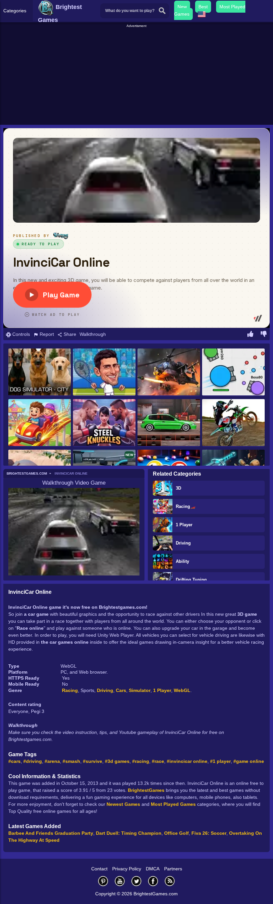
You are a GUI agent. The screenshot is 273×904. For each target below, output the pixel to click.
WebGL (182, 690)
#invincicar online (187, 761)
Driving (183, 543)
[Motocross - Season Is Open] (233, 423)
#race (158, 761)
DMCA (152, 868)
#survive (92, 761)
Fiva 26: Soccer (208, 833)
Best (203, 6)
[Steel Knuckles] (104, 423)
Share (69, 334)
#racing (140, 761)
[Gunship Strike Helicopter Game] (168, 372)
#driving (32, 761)
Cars (121, 690)
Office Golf (176, 833)
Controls (20, 334)
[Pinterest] (103, 881)
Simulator (139, 690)
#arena (52, 761)
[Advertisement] (137, 75)
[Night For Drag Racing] (168, 423)
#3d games (117, 761)
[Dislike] (264, 335)
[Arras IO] (233, 372)
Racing (70, 690)
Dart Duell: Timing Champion (128, 833)
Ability (182, 561)
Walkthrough (93, 334)
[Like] (250, 335)
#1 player (220, 761)
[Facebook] (153, 881)
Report (46, 334)
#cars (14, 761)
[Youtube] (120, 881)
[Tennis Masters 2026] (104, 372)
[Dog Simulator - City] (39, 372)
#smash (71, 761)
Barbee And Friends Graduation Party (50, 833)
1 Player (184, 524)
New (182, 6)
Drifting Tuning (191, 579)
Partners (173, 868)
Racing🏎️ (185, 506)
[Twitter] (136, 881)
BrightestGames (146, 790)
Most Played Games (173, 804)
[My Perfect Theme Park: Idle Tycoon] (39, 423)
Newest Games (123, 804)
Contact (99, 868)
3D (178, 488)
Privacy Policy (126, 868)
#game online (248, 761)
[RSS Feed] (170, 881)
